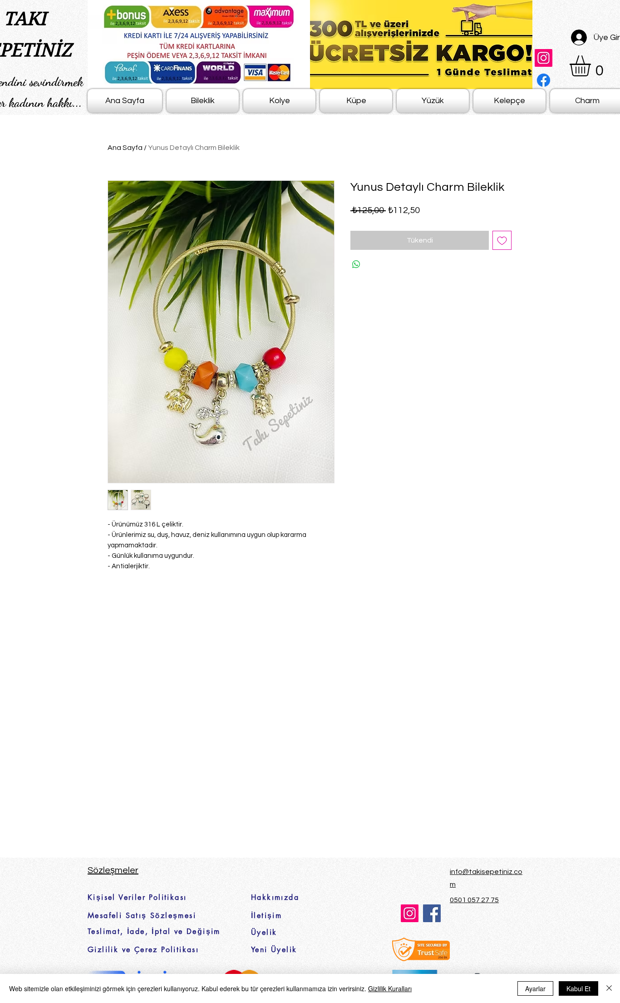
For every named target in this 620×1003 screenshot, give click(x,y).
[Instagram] (543, 58)
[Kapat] (609, 988)
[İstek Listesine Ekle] (502, 240)
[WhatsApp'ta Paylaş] (356, 264)
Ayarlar (535, 988)
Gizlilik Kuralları (390, 988)
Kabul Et (578, 988)
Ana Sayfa (125, 147)
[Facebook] (543, 80)
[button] (592, 65)
